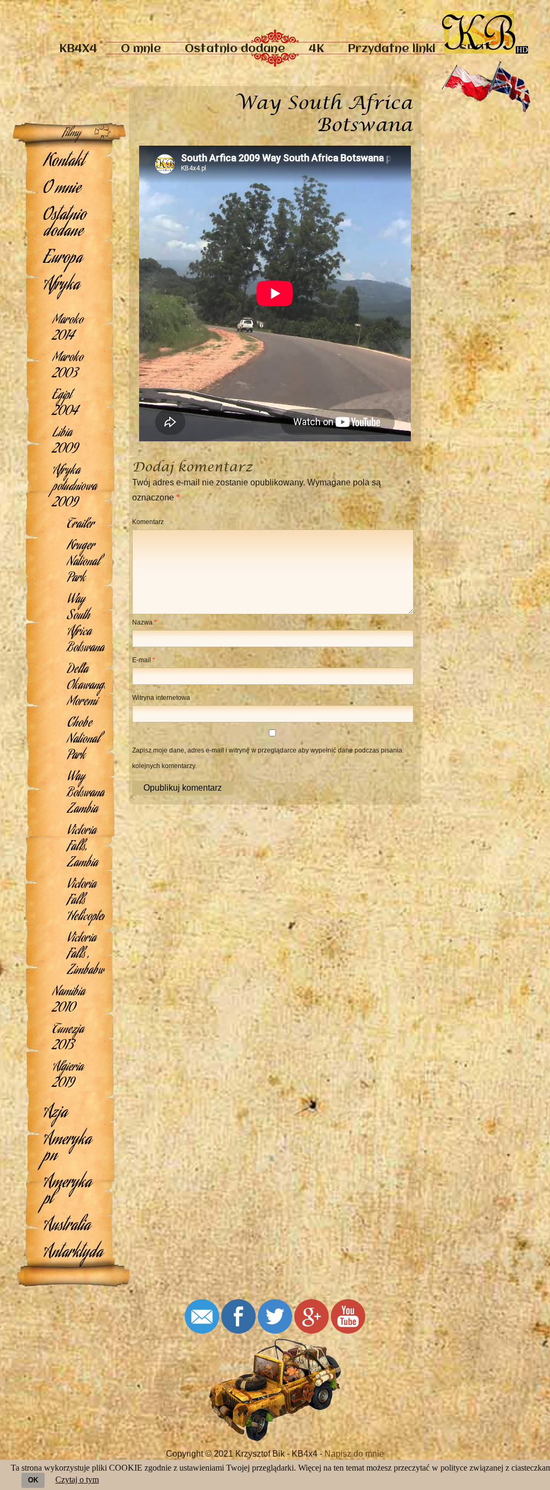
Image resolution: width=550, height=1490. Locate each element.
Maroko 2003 (68, 366)
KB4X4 (78, 49)
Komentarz (148, 522)
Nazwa (144, 622)
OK (33, 1480)
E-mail (143, 660)
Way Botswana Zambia (85, 794)
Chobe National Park (83, 740)
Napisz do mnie (354, 1453)
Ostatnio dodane (235, 49)
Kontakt (64, 162)
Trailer (80, 525)
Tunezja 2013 (68, 1038)
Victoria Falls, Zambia (82, 847)
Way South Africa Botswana (85, 624)
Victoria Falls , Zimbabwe (86, 955)
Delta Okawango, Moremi (86, 686)
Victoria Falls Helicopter (86, 901)
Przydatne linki (392, 49)
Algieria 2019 (68, 1076)
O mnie (141, 49)
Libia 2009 (65, 442)
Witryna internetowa (161, 697)
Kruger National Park (83, 563)
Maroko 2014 (68, 329)
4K (316, 49)
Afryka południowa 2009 (75, 487)
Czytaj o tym (77, 1479)
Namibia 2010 (69, 1001)
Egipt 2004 (65, 404)
